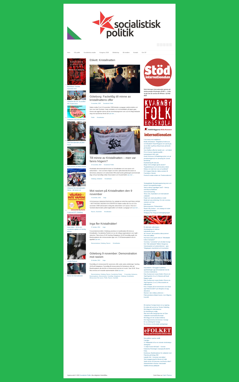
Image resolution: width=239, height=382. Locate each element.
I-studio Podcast (72, 261)
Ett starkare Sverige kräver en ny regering (156, 305)
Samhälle (115, 278)
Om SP (144, 52)
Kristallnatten (100, 117)
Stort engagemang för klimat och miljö (155, 359)
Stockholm (99, 211)
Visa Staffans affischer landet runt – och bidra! (158, 150)
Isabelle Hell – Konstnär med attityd (154, 357)
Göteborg (93, 178)
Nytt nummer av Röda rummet (76, 166)
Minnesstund (93, 278)
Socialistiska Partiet (116, 274)
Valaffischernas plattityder (151, 365)
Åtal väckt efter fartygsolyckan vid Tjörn (156, 313)
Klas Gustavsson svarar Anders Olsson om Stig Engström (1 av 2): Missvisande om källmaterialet (157, 282)
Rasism (93, 211)
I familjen (146, 340)
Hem (68, 52)
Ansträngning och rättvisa (151, 229)
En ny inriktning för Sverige (152, 322)
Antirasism (134, 274)
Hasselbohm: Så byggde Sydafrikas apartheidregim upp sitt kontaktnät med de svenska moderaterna (156, 270)
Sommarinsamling (149, 191)
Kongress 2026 (104, 52)
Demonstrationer (95, 243)
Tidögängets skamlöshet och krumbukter (156, 248)
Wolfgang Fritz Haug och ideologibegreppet (157, 212)
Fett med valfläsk (149, 235)
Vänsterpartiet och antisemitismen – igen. (156, 246)
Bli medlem (126, 52)
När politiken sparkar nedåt (152, 338)
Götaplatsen (117, 276)
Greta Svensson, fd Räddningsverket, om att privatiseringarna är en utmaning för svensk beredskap (157, 158)
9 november (127, 274)
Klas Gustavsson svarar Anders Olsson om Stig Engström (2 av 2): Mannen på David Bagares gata (157, 276)
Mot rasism (100, 278)
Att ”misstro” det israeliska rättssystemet (156, 233)
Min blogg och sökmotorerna (152, 309)
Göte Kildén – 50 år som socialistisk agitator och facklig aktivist (76, 229)
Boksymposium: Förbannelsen (153, 206)
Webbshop (115, 52)
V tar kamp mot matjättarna (152, 139)
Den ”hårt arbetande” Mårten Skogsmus (156, 244)
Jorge (104, 197)
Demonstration (103, 276)
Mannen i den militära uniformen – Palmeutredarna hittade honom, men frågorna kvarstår (157, 295)
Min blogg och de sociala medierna (154, 317)
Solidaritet (99, 178)
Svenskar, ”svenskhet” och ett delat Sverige (157, 242)
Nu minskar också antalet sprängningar (156, 324)
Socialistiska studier (90, 52)
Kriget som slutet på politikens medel (155, 198)
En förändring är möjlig (150, 311)
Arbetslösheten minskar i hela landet (155, 363)
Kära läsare (147, 204)
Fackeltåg (110, 276)
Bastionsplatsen (94, 276)
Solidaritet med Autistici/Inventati (153, 315)
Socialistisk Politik (108, 103)
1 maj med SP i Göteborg (75, 212)
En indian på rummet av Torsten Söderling (156, 307)
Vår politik (77, 52)
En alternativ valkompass (152, 227)
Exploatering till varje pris (151, 162)
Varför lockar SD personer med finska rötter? (157, 361)
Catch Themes (167, 375)
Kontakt (135, 52)
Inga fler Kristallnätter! (103, 223)
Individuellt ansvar (149, 231)
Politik (92, 117)
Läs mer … (112, 113)
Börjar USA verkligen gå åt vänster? (155, 165)
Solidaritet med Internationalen (76, 119)
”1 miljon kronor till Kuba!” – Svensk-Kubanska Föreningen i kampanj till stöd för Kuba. (157, 349)
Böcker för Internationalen (75, 276)
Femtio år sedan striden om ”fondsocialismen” (158, 175)
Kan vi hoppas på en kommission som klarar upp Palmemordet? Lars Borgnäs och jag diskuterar (157, 289)
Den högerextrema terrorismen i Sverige (156, 320)
